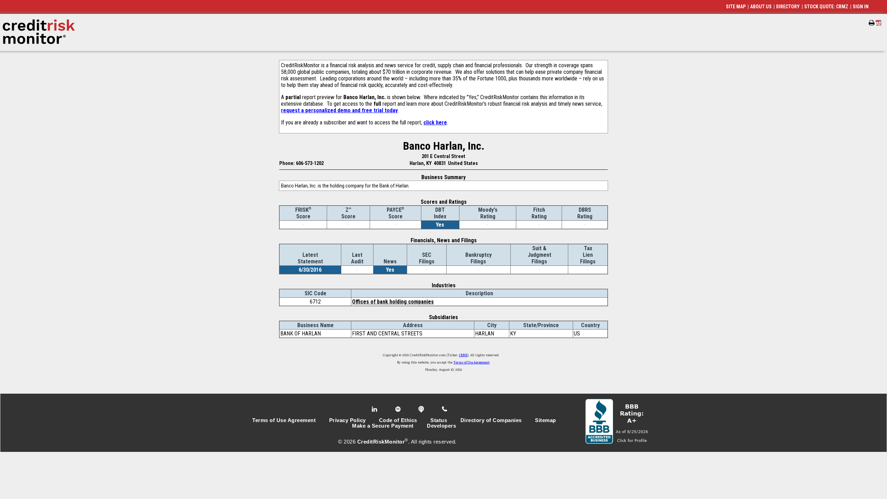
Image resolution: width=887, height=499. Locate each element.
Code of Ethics (398, 420)
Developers (441, 426)
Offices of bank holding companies (393, 301)
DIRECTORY (788, 6)
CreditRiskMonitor (381, 442)
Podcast (422, 409)
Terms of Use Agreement (472, 362)
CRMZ (463, 355)
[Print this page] (872, 23)
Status (438, 420)
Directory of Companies (491, 420)
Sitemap (545, 420)
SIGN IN (861, 6)
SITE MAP (736, 6)
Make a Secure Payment (383, 426)
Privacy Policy (347, 420)
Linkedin (375, 409)
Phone (445, 409)
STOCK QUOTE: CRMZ (826, 6)
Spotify (398, 409)
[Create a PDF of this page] (878, 23)
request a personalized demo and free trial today (339, 110)
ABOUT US (761, 6)
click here (435, 122)
